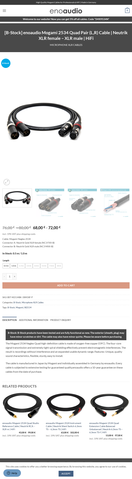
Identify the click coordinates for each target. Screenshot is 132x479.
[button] (4, 11)
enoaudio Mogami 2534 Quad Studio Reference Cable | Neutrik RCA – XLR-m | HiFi (20, 426)
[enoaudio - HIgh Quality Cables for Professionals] (66, 10)
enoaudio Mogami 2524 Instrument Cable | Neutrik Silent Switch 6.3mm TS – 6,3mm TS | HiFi (64, 426)
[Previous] (9, 122)
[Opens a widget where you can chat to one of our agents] (12, 473)
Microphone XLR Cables (66, 44)
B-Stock (17, 302)
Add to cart (66, 285)
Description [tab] (9, 320)
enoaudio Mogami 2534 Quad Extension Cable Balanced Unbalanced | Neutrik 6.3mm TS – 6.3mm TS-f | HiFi (106, 427)
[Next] (123, 122)
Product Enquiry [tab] (60, 320)
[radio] (6, 265)
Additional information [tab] (33, 320)
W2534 (28, 307)
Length (6, 261)
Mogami (19, 307)
